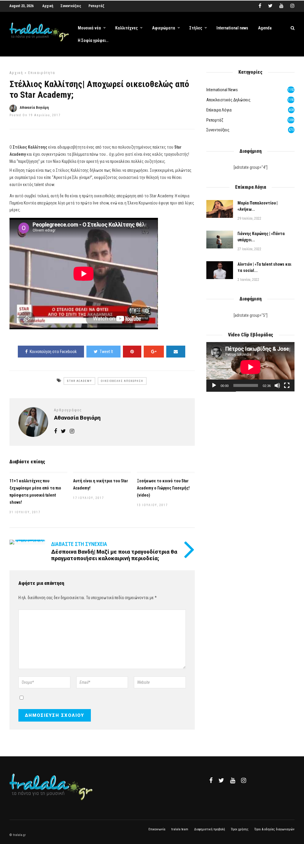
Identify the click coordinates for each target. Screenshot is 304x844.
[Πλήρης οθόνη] (287, 385)
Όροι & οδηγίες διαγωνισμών (274, 829)
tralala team (179, 829)
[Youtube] (281, 6)
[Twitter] (221, 780)
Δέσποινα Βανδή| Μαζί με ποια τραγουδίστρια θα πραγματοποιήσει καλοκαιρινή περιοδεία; (114, 555)
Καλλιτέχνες (126, 28)
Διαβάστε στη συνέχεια (79, 544)
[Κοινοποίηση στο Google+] (154, 352)
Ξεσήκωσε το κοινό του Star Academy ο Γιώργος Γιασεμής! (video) (163, 487)
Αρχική (47, 6)
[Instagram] (292, 6)
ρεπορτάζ (214, 120)
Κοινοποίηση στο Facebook (53, 351)
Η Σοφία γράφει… (93, 40)
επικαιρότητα (41, 73)
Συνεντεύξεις (71, 6)
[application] (250, 367)
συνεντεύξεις (217, 129)
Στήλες (195, 28)
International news (232, 28)
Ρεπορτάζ (96, 6)
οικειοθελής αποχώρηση (122, 381)
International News (222, 89)
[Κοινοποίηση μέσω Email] (175, 352)
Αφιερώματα (163, 28)
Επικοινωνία (156, 829)
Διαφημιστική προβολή (209, 829)
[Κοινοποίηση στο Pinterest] (132, 352)
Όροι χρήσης (239, 829)
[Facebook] (211, 780)
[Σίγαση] (277, 385)
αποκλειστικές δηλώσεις (228, 99)
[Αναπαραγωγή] (214, 385)
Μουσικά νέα (89, 28)
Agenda (265, 28)
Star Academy (79, 381)
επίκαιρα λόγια (219, 110)
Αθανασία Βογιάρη (34, 108)
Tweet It (106, 351)
